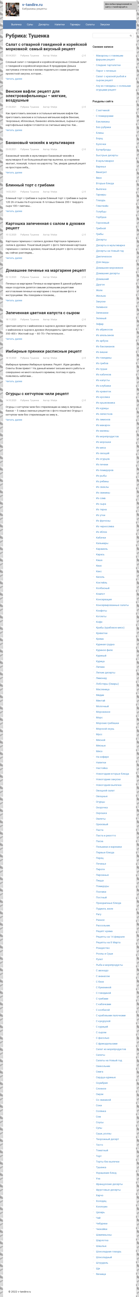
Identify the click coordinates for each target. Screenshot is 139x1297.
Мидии (100, 695)
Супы (30, 24)
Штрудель (102, 1262)
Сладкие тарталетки (108, 65)
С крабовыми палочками (111, 1015)
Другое (100, 284)
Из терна (101, 509)
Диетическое (104, 256)
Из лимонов (103, 419)
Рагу (98, 914)
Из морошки (103, 442)
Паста (99, 830)
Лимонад (101, 678)
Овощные (102, 796)
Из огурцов (103, 458)
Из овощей (102, 453)
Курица (100, 661)
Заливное (101, 307)
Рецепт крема (104, 931)
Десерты (43, 24)
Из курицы (102, 408)
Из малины (102, 430)
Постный (101, 897)
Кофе (99, 621)
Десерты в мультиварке (110, 245)
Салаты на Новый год (109, 1060)
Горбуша (101, 217)
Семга (99, 1071)
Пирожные (102, 874)
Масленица (102, 689)
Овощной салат (105, 790)
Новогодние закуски (108, 779)
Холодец (101, 1201)
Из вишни (102, 352)
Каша (99, 560)
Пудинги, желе (104, 908)
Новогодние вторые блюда (112, 773)
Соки (99, 1105)
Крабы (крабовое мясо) (110, 627)
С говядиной (103, 992)
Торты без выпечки (107, 1161)
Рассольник (103, 925)
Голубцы (101, 211)
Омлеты (101, 818)
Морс (99, 717)
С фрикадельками (106, 1043)
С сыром (101, 1032)
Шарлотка (102, 1240)
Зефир (100, 324)
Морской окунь (105, 728)
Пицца (100, 880)
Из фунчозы (103, 520)
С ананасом (103, 976)
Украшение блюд (106, 1172)
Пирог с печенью (106, 70)
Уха (98, 1178)
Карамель (102, 548)
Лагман (100, 666)
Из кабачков (103, 374)
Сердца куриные (106, 1077)
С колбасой (103, 1009)
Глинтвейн (102, 205)
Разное (100, 919)
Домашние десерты (108, 273)
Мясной (100, 740)
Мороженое (103, 711)
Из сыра (101, 503)
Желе (99, 290)
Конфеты (101, 610)
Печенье (101, 863)
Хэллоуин (101, 1206)
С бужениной (103, 987)
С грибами (102, 998)
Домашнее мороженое (109, 267)
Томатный (102, 1150)
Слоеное (101, 1088)
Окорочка (102, 807)
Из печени (102, 464)
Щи (98, 1268)
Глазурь (100, 200)
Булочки (101, 144)
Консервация (104, 599)
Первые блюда (105, 852)
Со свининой (103, 1099)
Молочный (102, 706)
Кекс (99, 571)
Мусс (99, 734)
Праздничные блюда (108, 903)
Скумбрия (102, 1082)
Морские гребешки (107, 723)
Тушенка (34, 55)
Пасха (99, 841)
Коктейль (101, 582)
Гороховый (102, 222)
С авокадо (102, 970)
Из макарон (103, 425)
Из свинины (103, 492)
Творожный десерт (107, 1139)
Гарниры (75, 24)
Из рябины (102, 481)
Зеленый (101, 318)
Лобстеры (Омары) (107, 683)
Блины (100, 132)
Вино (99, 177)
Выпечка (16, 24)
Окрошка (101, 813)
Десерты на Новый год (110, 250)
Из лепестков (104, 413)
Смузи (99, 1094)
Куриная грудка (105, 644)
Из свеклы (102, 487)
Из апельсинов (105, 335)
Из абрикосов (104, 329)
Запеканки (102, 312)
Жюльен (101, 295)
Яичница (101, 1274)
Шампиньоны (104, 1234)
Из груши (101, 369)
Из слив (101, 498)
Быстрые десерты (107, 155)
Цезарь (100, 1212)
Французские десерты (109, 1184)
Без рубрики (103, 127)
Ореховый (102, 824)
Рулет (99, 959)
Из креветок (103, 391)
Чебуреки (101, 1223)
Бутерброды (103, 149)
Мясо (99, 751)
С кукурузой (103, 1021)
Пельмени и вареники (109, 846)
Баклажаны (103, 121)
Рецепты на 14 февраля (110, 936)
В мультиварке (105, 160)
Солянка (101, 1111)
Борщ (99, 138)
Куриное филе (104, 650)
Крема (100, 638)
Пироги (100, 869)
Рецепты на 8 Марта (108, 942)
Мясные (101, 745)
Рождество (103, 948)
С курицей (102, 1026)
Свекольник (103, 1066)
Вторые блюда (105, 183)
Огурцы (100, 801)
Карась (100, 554)
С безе (100, 981)
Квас (99, 565)
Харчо (99, 1195)
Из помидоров (104, 470)
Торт (99, 1156)
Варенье (101, 166)
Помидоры (102, 886)
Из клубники (103, 385)
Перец (100, 858)
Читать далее (14, 78)
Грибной (101, 228)
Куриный (101, 655)
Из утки (100, 515)
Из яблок (101, 531)
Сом (98, 1116)
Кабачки (101, 537)
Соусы (100, 1122)
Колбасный (102, 588)
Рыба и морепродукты (109, 964)
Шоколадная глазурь (108, 1251)
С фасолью (102, 1037)
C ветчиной (102, 110)
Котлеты (101, 616)
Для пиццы (102, 262)
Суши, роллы (103, 1133)
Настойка (102, 768)
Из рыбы (101, 475)
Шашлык (101, 1246)
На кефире (102, 756)
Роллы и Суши (104, 953)
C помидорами (104, 115)
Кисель (100, 576)
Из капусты (103, 380)
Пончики (101, 891)
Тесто (99, 1144)
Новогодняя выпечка (108, 785)
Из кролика (103, 397)
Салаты (90, 24)
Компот (100, 593)
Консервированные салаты (112, 605)
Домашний (102, 279)
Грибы (99, 234)
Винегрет (101, 172)
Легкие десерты (105, 672)
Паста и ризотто (106, 835)
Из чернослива (105, 526)
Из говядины (104, 357)
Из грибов (102, 363)
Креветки (101, 633)
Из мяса (101, 447)
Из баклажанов (105, 346)
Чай (98, 1217)
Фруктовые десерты (108, 1189)
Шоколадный (104, 1257)
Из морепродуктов (107, 436)
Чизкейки (101, 1229)
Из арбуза (102, 340)
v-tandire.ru (32, 4)
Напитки (60, 24)
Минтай (100, 700)
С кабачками (103, 1004)
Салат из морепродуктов (111, 1049)
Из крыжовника (105, 402)
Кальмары (102, 543)
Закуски (105, 24)
